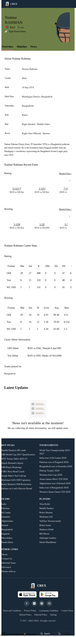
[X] (34, 603)
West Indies (6, 538)
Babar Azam (45, 525)
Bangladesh (7, 529)
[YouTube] (49, 603)
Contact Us (6, 558)
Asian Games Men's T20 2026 (53, 479)
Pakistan (5, 508)
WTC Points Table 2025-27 (14, 458)
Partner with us (8, 571)
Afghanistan (7, 521)
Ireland (4, 525)
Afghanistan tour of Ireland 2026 (55, 483)
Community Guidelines (49, 610)
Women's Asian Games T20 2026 (55, 491)
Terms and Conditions (12, 610)
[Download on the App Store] (27, 594)
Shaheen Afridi (46, 529)
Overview (7, 46)
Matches (22, 46)
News (33, 46)
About (4, 554)
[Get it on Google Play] (49, 594)
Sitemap (53, 614)
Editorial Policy (40, 614)
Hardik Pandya (46, 508)
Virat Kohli (44, 504)
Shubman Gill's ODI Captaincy (16, 480)
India (3, 504)
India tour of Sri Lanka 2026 (52, 458)
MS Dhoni (44, 533)
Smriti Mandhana (47, 542)
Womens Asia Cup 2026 (50, 475)
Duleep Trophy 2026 (49, 470)
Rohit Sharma (45, 512)
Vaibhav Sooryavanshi (50, 521)
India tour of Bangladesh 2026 (54, 487)
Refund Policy (25, 614)
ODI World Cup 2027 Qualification (18, 454)
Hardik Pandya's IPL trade (13, 450)
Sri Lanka (6, 512)
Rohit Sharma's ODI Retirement (16, 484)
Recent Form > (65, 173)
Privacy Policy (30, 610)
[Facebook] (27, 603)
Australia (5, 516)
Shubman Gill (46, 516)
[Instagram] (42, 603)
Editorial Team (8, 563)
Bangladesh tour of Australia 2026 (55, 466)
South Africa (7, 542)
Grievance (6, 567)
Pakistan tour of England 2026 (54, 462)
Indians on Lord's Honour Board (16, 488)
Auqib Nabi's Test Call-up (13, 475)
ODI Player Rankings (11, 467)
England (5, 533)
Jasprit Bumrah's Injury (12, 463)
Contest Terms (67, 610)
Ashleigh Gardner (47, 538)
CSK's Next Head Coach (12, 471)
